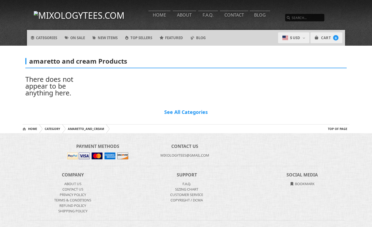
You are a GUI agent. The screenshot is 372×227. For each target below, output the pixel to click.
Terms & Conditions (72, 200)
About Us (72, 183)
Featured (174, 37)
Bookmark (304, 183)
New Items (108, 37)
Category (52, 129)
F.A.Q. (208, 15)
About (184, 15)
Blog (260, 15)
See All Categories (186, 112)
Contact (234, 15)
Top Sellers (141, 37)
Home (159, 15)
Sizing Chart (186, 189)
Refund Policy (72, 205)
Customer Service (186, 194)
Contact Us (72, 189)
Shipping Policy (72, 211)
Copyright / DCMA (186, 200)
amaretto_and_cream (86, 129)
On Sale (77, 37)
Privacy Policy (73, 194)
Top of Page (337, 129)
